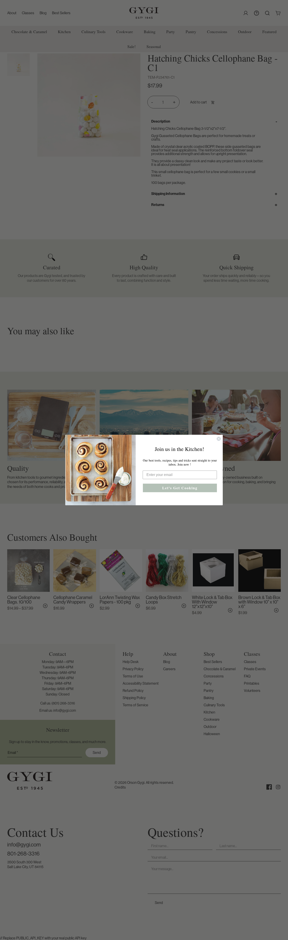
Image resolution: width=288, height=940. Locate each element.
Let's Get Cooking (180, 487)
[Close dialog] (218, 439)
